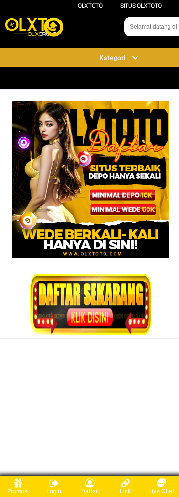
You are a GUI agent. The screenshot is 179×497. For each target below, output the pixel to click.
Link (125, 491)
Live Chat (161, 491)
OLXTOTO (90, 5)
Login (53, 491)
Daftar (89, 491)
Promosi (18, 491)
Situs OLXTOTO (141, 5)
